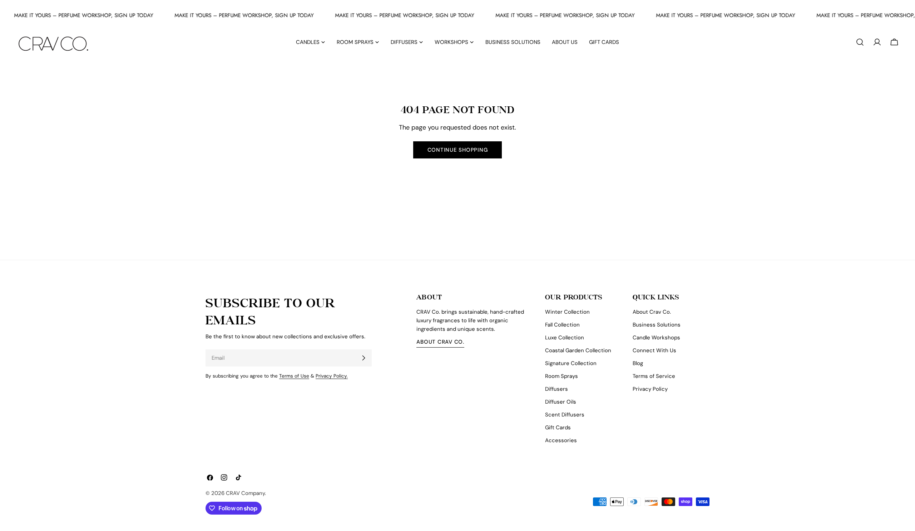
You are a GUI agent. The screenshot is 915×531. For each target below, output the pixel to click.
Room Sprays (561, 376)
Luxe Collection (564, 337)
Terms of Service (654, 376)
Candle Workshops (656, 337)
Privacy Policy (650, 389)
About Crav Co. (440, 341)
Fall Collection (562, 324)
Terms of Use (294, 376)
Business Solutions (657, 324)
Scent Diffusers (564, 414)
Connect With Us (654, 350)
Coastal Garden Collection (578, 350)
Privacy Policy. (332, 376)
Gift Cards (558, 427)
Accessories (561, 440)
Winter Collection (567, 311)
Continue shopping (457, 149)
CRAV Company (245, 493)
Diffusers (556, 389)
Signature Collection (571, 363)
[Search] (860, 42)
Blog (638, 363)
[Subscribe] (363, 357)
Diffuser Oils (560, 401)
